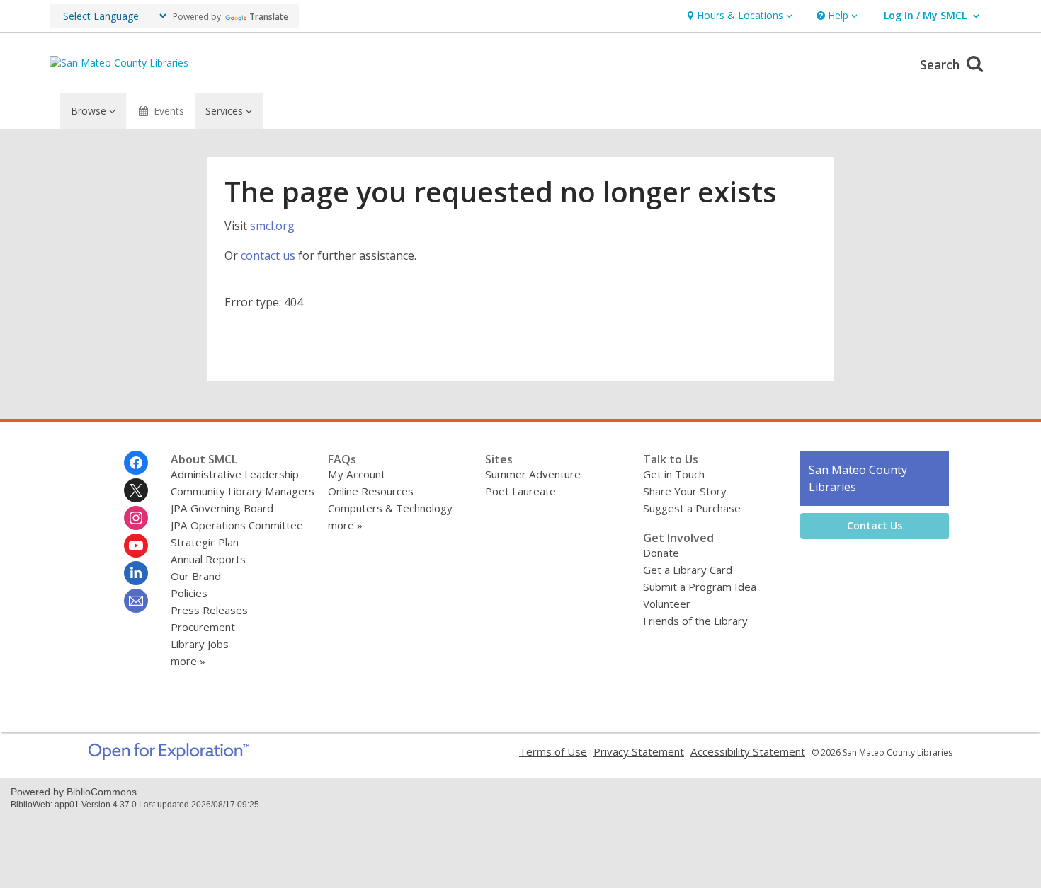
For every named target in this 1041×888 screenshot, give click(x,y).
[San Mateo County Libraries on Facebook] (136, 463)
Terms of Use (553, 751)
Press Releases (209, 610)
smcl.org (272, 225)
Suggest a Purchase (692, 508)
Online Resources (371, 491)
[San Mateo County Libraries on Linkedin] (136, 573)
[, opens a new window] (169, 756)
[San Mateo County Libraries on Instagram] (136, 518)
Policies (189, 593)
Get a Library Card (687, 570)
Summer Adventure (533, 474)
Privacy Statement (638, 751)
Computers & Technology (390, 508)
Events (169, 110)
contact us (268, 255)
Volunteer (666, 603)
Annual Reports (208, 559)
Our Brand (196, 576)
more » (188, 661)
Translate (268, 17)
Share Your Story (685, 491)
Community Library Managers (242, 491)
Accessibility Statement (747, 751)
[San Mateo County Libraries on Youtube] (136, 546)
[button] (738, 16)
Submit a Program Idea (699, 586)
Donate (661, 553)
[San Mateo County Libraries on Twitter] (136, 490)
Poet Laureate (520, 491)
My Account (356, 474)
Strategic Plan (205, 542)
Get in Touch (674, 474)
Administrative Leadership (235, 474)
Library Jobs (200, 644)
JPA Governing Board (222, 508)
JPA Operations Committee (237, 525)
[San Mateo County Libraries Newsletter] (136, 601)
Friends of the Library (695, 620)
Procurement (203, 627)
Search (941, 64)
